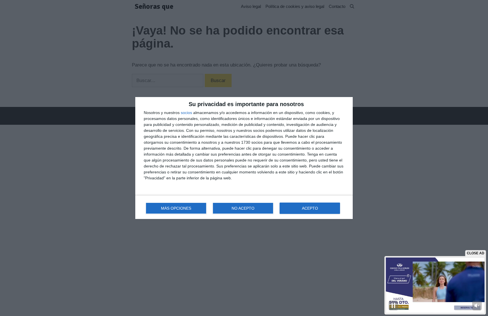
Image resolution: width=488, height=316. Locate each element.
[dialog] (244, 158)
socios (186, 113)
